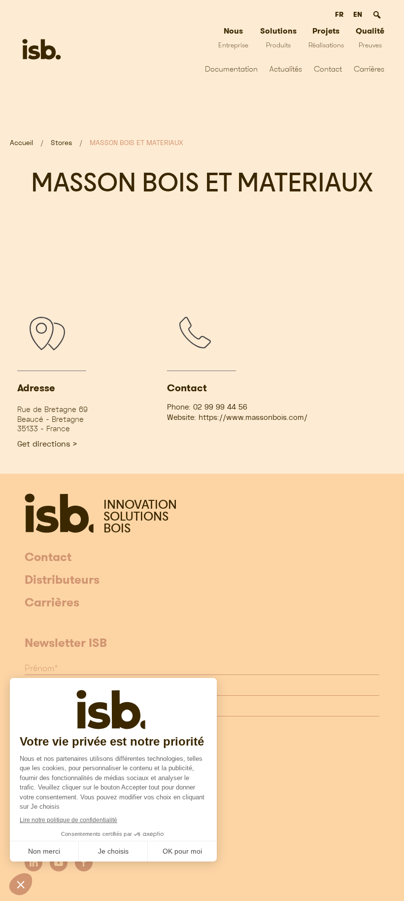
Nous (233, 37)
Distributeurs (62, 580)
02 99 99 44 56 (220, 407)
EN (357, 14)
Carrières (369, 69)
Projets (326, 37)
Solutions (278, 37)
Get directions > (47, 444)
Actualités (285, 69)
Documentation (231, 69)
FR (339, 14)
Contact (328, 69)
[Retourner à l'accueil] (41, 49)
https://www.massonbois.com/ (253, 417)
